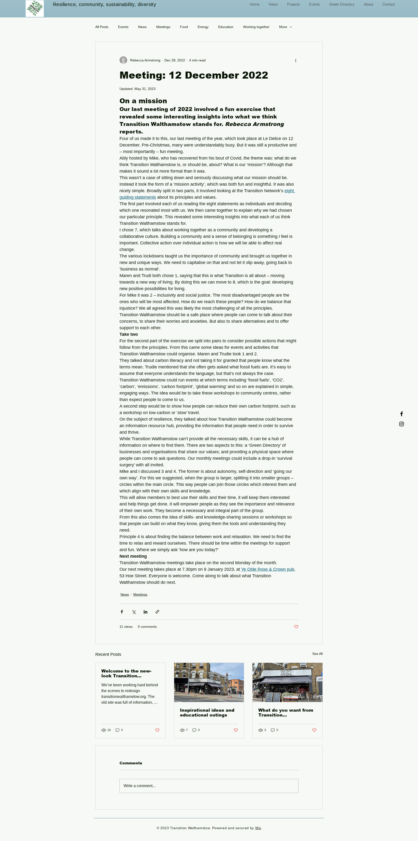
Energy (203, 27)
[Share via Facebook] (121, 611)
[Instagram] (401, 424)
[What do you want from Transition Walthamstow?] (287, 682)
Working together (256, 27)
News (142, 27)
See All (317, 654)
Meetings (163, 27)
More (283, 27)
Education (225, 27)
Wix (258, 828)
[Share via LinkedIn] (145, 611)
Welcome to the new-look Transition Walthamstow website (127, 673)
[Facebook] (401, 414)
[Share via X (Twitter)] (133, 611)
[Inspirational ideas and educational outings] (209, 682)
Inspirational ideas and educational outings (207, 712)
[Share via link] (157, 611)
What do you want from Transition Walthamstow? (285, 712)
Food (184, 27)
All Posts (101, 27)
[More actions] (296, 60)
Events (123, 27)
